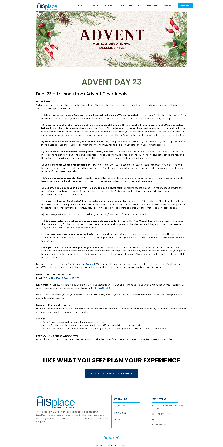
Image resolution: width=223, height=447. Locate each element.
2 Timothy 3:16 (102, 288)
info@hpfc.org (160, 419)
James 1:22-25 (71, 278)
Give (121, 5)
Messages (152, 5)
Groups (94, 5)
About (81, 5)
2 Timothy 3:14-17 (53, 278)
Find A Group (120, 412)
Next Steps (135, 5)
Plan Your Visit (120, 406)
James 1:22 (92, 264)
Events (168, 5)
